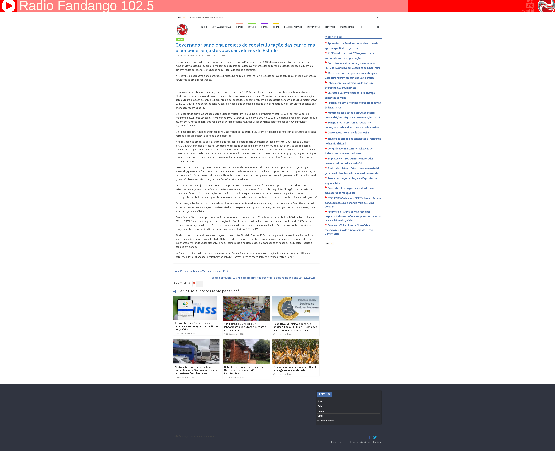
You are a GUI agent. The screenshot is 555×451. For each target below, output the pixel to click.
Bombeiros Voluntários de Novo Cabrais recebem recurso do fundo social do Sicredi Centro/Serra (349, 229)
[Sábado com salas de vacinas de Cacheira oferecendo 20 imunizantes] (246, 341)
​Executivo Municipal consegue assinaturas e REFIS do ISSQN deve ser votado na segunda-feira (295, 327)
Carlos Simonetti (205, 55)
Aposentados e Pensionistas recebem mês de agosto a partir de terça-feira (196, 326)
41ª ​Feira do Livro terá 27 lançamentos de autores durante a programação (245, 327)
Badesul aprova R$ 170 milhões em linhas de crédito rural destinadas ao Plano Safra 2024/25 (265, 277)
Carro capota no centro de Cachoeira (348, 132)
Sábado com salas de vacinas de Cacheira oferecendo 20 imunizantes (244, 370)
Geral (276, 27)
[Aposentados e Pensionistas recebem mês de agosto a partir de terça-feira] (195, 298)
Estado (252, 27)
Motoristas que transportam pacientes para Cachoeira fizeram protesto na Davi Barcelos (196, 370)
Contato (330, 27)
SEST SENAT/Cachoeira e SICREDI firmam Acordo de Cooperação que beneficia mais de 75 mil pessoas (353, 202)
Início (204, 27)
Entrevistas (313, 27)
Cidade (239, 27)
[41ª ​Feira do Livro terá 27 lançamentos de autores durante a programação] (246, 298)
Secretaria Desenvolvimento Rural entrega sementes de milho (294, 369)
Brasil (264, 27)
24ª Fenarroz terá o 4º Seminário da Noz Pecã (202, 271)
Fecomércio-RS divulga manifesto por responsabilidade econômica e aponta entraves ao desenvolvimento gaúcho (353, 216)
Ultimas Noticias (221, 27)
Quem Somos (347, 27)
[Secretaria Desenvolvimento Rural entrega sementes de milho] (295, 341)
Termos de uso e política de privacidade (351, 442)
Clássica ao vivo (293, 27)
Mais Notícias (333, 36)
